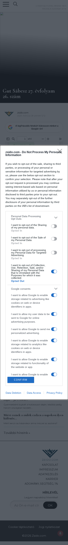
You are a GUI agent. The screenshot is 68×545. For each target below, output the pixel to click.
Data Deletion (13, 392)
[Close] (60, 152)
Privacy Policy (54, 392)
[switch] (54, 226)
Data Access (34, 392)
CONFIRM (20, 379)
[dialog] (34, 272)
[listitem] (34, 217)
